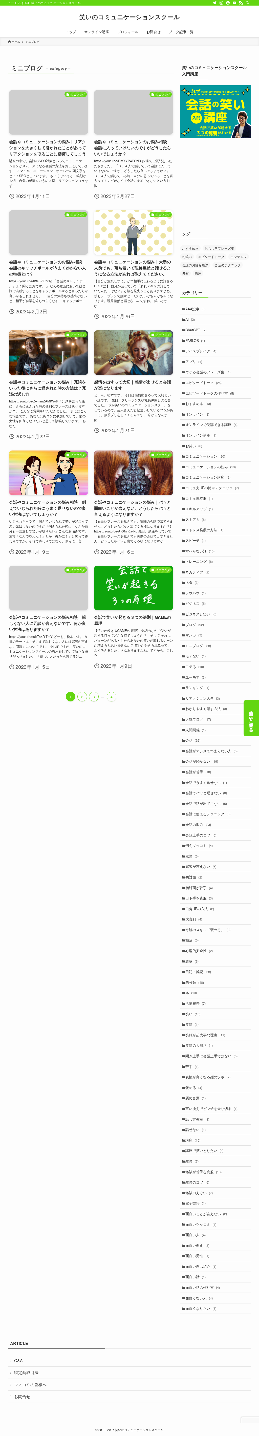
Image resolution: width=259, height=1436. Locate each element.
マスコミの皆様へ (30, 1384)
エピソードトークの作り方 (209, 393)
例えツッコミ (199, 845)
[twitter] (214, 3)
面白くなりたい (200, 1308)
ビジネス (195, 603)
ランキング (197, 687)
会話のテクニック (227, 265)
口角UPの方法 (199, 908)
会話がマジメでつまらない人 (211, 750)
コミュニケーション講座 (207, 477)
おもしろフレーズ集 (219, 248)
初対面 (193, 877)
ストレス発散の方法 (204, 529)
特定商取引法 (26, 1372)
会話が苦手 (198, 771)
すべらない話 (199, 550)
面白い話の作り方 (202, 1287)
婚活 (192, 939)
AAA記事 (195, 308)
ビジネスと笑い (200, 613)
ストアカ (195, 519)
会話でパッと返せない (206, 792)
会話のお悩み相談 (195, 265)
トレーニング (199, 561)
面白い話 (195, 1276)
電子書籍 (195, 1203)
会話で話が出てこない (206, 803)
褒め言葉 (195, 1097)
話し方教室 (197, 1119)
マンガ (193, 634)
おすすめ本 (190, 248)
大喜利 (193, 918)
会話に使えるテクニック (207, 813)
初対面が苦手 (199, 887)
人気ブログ (198, 719)
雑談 (192, 1161)
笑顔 (192, 1024)
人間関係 (195, 729)
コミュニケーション (205, 456)
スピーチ (195, 540)
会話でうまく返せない (206, 782)
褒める (193, 1087)
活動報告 (195, 1003)
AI (190, 319)
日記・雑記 (198, 971)
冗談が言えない (200, 866)
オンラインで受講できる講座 (211, 424)
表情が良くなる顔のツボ (207, 1076)
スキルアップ (199, 508)
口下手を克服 (199, 898)
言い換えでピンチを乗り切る (211, 1108)
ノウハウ (195, 592)
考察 (185, 273)
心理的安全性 (199, 950)
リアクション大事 (202, 698)
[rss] (241, 3)
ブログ (194, 624)
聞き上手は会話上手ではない (211, 1055)
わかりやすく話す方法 (206, 708)
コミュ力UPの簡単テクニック (212, 487)
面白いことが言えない (206, 1213)
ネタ (192, 582)
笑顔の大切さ (199, 1045)
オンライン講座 (200, 435)
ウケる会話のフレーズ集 (207, 371)
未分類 (194, 982)
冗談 (192, 856)
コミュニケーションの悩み (210, 466)
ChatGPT (195, 329)
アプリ (193, 361)
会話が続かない (201, 761)
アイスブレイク (200, 350)
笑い (192, 1013)
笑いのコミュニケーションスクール (129, 17)
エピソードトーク (211, 256)
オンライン (197, 414)
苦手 (192, 1066)
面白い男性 (197, 1255)
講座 (198, 273)
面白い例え (197, 1245)
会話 (192, 740)
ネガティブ (197, 571)
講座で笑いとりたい (204, 1150)
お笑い (187, 256)
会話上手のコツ (200, 835)
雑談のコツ (197, 1182)
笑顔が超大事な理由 (205, 1034)
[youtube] (234, 3)
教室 (192, 961)
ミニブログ (198, 645)
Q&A (18, 1360)
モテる (194, 666)
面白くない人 (199, 1297)
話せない (195, 1129)
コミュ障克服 (199, 498)
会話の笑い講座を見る (251, 719)
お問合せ (22, 1396)
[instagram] (221, 3)
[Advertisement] (215, 188)
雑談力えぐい (199, 1192)
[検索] (247, 3)
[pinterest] (228, 3)
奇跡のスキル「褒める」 (207, 929)
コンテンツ (238, 256)
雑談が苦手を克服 (203, 1171)
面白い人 (195, 1234)
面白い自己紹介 (200, 1266)
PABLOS (195, 340)
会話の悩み (198, 824)
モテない (195, 655)
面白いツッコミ (200, 1224)
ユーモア (195, 677)
